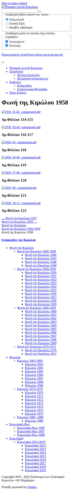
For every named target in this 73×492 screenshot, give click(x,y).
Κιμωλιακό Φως (19, 424)
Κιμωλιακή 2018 (35, 466)
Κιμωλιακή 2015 (35, 456)
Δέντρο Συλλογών (28, 75)
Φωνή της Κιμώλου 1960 (40, 311)
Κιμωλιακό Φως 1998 (31, 435)
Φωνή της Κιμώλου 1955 (40, 290)
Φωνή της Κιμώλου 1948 (40, 262)
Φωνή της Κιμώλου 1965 (40, 329)
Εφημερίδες (24, 85)
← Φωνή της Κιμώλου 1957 (19, 218)
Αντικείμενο (16, 41)
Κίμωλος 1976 (34, 413)
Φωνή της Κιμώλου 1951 (40, 276)
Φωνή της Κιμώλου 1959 (40, 304)
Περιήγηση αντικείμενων (32, 78)
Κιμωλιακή (16, 438)
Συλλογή (14, 45)
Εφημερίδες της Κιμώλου (19, 240)
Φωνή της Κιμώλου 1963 (40, 322)
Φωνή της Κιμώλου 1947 (40, 258)
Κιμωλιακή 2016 (35, 459)
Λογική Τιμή (17, 23)
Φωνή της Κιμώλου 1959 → (19, 221)
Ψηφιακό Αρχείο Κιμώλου (25, 68)
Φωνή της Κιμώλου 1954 (40, 286)
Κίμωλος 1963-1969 (30, 360)
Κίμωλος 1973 (34, 403)
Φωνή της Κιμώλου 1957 (40, 297)
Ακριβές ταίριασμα (20, 27)
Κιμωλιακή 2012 (35, 445)
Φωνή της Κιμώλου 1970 (40, 350)
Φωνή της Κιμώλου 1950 (40, 272)
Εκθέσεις (15, 82)
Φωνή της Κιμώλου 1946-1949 (36, 251)
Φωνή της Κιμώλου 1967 (40, 336)
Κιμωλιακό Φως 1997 (31, 431)
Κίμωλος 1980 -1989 (30, 417)
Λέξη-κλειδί (16, 19)
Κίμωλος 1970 (34, 392)
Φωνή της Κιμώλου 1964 (40, 325)
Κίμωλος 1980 (34, 420)
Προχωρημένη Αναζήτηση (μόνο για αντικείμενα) (32, 54)
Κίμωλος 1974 (34, 406)
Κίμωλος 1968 (34, 382)
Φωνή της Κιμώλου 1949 (40, 265)
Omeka (31, 487)
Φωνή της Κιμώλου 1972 (40, 353)
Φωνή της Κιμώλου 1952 (40, 279)
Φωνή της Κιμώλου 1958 (40, 300)
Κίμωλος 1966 (34, 375)
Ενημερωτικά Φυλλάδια (32, 89)
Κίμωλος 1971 (34, 396)
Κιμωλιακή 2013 (35, 449)
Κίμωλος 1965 (34, 371)
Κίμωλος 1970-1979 (30, 389)
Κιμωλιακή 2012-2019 (31, 442)
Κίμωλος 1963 (34, 364)
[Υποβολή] (3, 62)
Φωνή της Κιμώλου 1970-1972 (36, 346)
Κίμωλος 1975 (34, 410)
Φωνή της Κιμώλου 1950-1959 (21, 228)
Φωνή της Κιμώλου (14, 225)
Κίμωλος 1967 (34, 378)
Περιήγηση (16, 71)
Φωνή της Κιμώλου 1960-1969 (36, 307)
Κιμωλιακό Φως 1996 (31, 427)
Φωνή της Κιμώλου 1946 (40, 254)
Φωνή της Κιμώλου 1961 (40, 314)
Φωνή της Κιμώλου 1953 (40, 283)
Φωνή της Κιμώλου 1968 (40, 339)
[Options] (39, 11)
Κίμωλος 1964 (34, 367)
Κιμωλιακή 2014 (35, 452)
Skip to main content (14, 3)
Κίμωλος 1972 (34, 399)
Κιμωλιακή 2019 (35, 470)
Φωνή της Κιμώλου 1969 (40, 343)
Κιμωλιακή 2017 (35, 463)
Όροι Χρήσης (17, 92)
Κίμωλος (15, 357)
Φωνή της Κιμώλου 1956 (40, 293)
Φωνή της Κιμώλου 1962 (40, 318)
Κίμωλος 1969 (34, 385)
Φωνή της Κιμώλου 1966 (40, 332)
